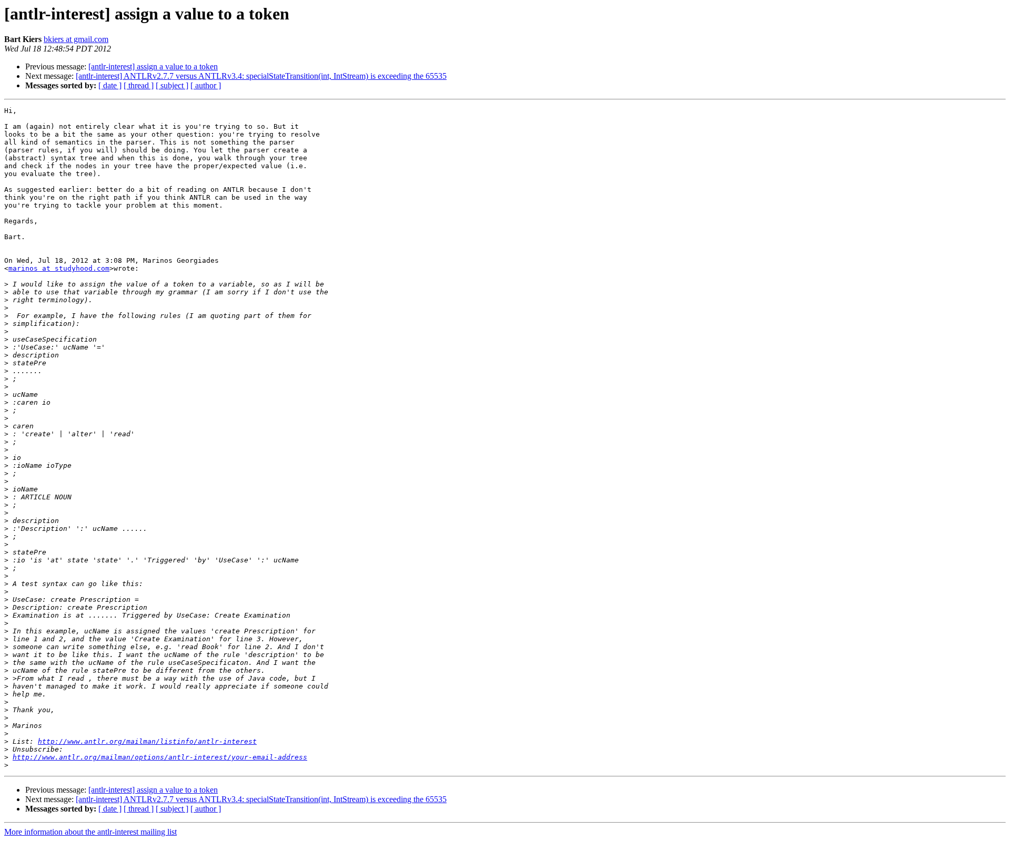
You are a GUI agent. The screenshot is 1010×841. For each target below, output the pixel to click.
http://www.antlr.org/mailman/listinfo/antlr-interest (147, 741)
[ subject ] (172, 85)
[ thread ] (139, 85)
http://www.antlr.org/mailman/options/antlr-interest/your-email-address (160, 757)
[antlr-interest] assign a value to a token (153, 66)
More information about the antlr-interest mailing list (90, 831)
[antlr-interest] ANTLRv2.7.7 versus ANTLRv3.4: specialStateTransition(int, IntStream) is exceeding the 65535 (261, 75)
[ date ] (110, 85)
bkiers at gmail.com (76, 39)
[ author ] (205, 85)
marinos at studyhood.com (58, 268)
